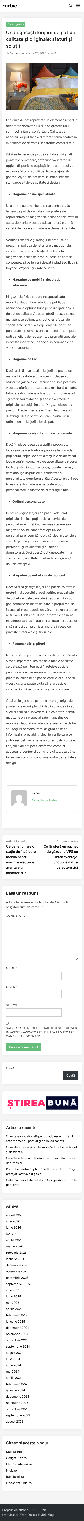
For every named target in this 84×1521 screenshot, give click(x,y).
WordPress (27, 1515)
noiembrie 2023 (17, 1403)
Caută (10, 1068)
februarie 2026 (16, 1252)
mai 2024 (12, 1371)
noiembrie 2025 (17, 1271)
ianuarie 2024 (15, 1390)
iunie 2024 (13, 1365)
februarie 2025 (16, 1315)
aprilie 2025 (14, 1309)
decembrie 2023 (17, 1396)
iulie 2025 (13, 1290)
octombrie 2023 (17, 1409)
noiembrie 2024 (17, 1334)
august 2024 (15, 1353)
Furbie (9, 6)
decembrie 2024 (17, 1328)
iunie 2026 (13, 1227)
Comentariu (17, 915)
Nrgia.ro (11, 1470)
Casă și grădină (16, 24)
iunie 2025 (13, 1296)
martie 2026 (14, 1246)
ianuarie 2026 (15, 1259)
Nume (11, 968)
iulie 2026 (13, 1221)
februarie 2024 (16, 1384)
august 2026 (14, 1215)
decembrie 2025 (17, 1265)
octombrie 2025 (17, 1277)
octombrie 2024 (17, 1340)
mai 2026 (12, 1234)
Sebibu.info (14, 1452)
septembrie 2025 (18, 1284)
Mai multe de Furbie (44, 800)
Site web (13, 1005)
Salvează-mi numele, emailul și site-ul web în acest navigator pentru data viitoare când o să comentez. (41, 1032)
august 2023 (14, 1421)
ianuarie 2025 (15, 1321)
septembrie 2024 (18, 1346)
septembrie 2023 (18, 1415)
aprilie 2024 (14, 1378)
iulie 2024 (13, 1359)
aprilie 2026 (14, 1240)
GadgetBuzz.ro (16, 1458)
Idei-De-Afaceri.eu (19, 1464)
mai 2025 (12, 1303)
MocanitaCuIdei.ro (19, 1483)
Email (11, 986)
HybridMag (46, 1515)
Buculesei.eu (15, 1477)
